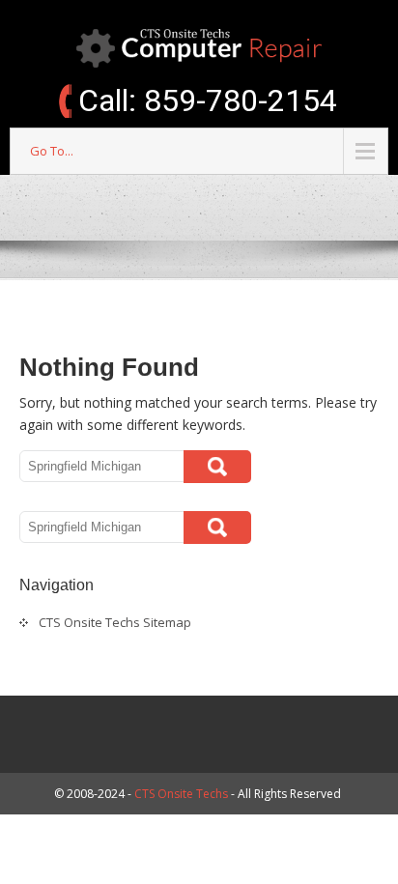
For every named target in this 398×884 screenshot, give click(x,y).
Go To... (51, 150)
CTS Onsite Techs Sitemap (115, 622)
